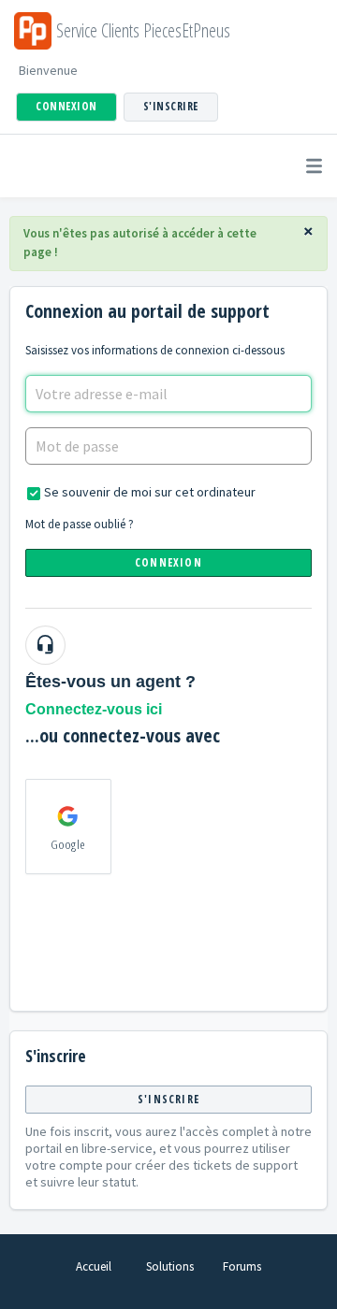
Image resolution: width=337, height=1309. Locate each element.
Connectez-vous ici (93, 709)
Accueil (93, 1266)
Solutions (170, 1266)
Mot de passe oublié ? (79, 524)
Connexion (168, 562)
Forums (242, 1266)
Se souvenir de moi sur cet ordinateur (150, 491)
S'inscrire (168, 1099)
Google (68, 844)
